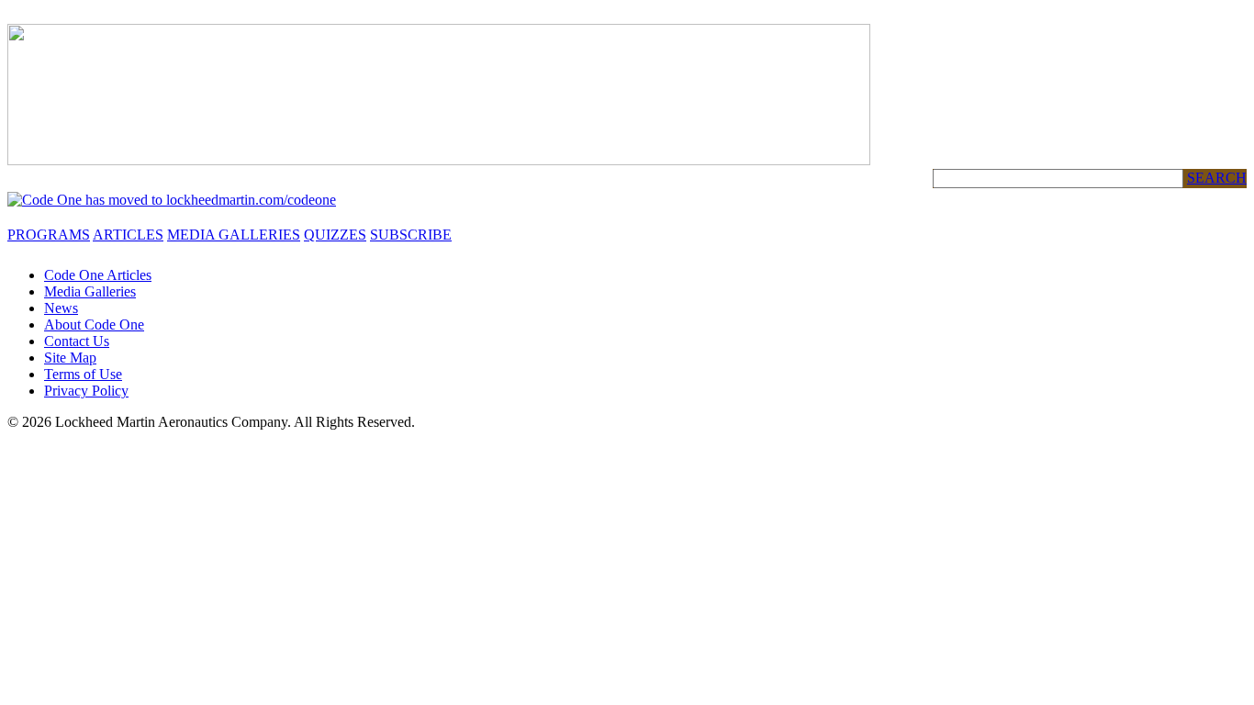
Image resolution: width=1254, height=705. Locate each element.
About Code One (94, 324)
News (61, 308)
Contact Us (76, 341)
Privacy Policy (86, 390)
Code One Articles (97, 275)
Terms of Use (83, 374)
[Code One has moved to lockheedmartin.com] (171, 199)
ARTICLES (128, 234)
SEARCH (1217, 177)
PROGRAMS (48, 234)
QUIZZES (335, 234)
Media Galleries (90, 291)
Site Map (70, 357)
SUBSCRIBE (411, 234)
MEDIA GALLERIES (233, 234)
